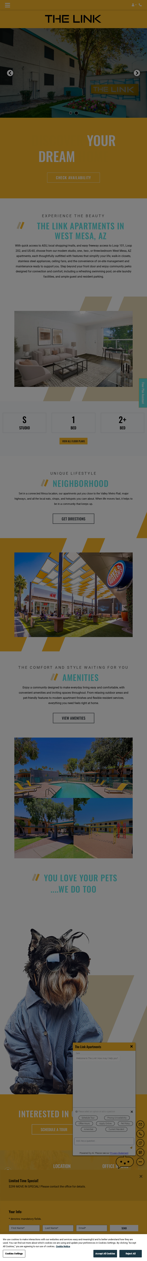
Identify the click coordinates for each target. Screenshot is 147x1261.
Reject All (131, 1253)
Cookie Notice (63, 1246)
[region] (73, 1247)
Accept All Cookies (105, 1253)
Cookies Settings (14, 1253)
